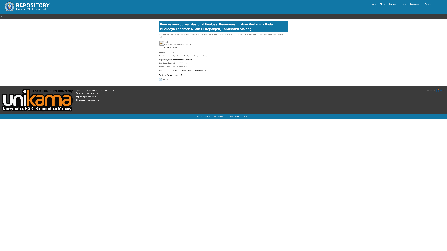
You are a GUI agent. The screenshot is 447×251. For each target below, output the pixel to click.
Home (373, 4)
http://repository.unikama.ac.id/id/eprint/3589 (190, 70)
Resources (415, 4)
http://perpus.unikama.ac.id (88, 100)
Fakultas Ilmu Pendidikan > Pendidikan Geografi (191, 56)
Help (404, 4)
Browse (392, 4)
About (382, 4)
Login (3, 16)
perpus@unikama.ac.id (87, 97)
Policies (428, 4)
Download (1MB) (170, 47)
